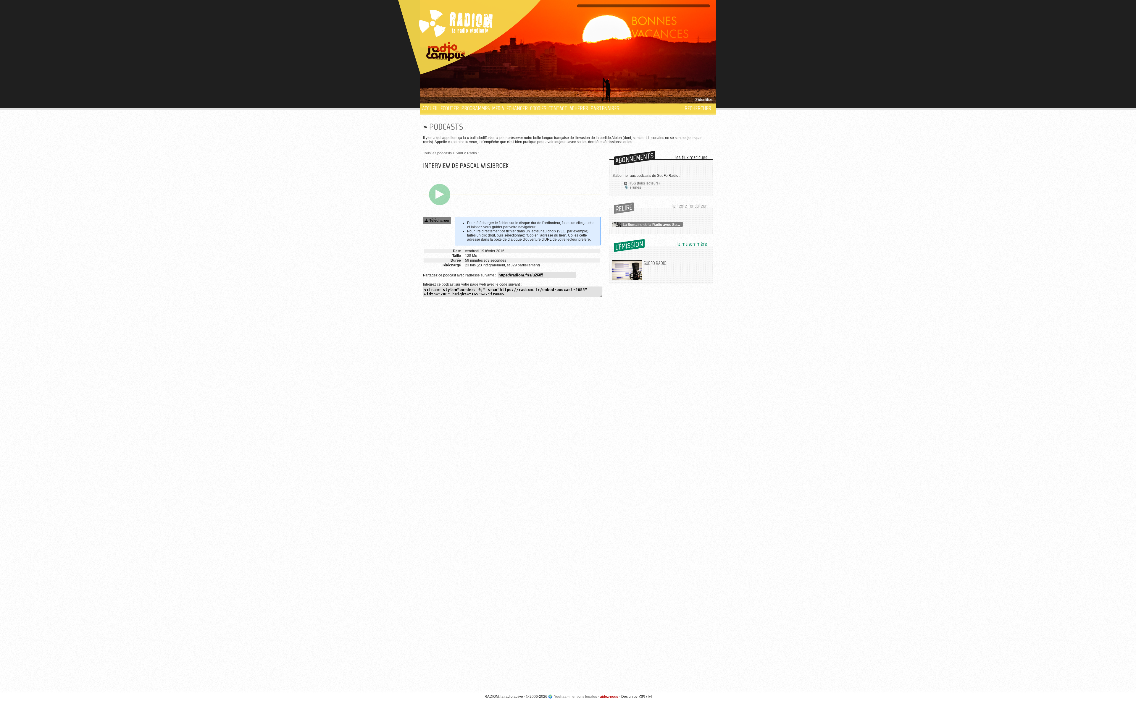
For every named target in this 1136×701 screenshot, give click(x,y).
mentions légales (583, 696)
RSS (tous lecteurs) (644, 183)
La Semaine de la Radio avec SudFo (653, 225)
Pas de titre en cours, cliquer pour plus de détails (462, 100)
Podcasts (446, 126)
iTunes (635, 187)
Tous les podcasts (437, 153)
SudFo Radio (466, 153)
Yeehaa (560, 696)
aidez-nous (609, 696)
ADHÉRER (578, 108)
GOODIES (538, 108)
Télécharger (439, 220)
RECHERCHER (698, 108)
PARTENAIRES (604, 108)
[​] (439, 194)
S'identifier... (704, 100)
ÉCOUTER (449, 108)
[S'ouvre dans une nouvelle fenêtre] (446, 52)
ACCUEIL (430, 108)
